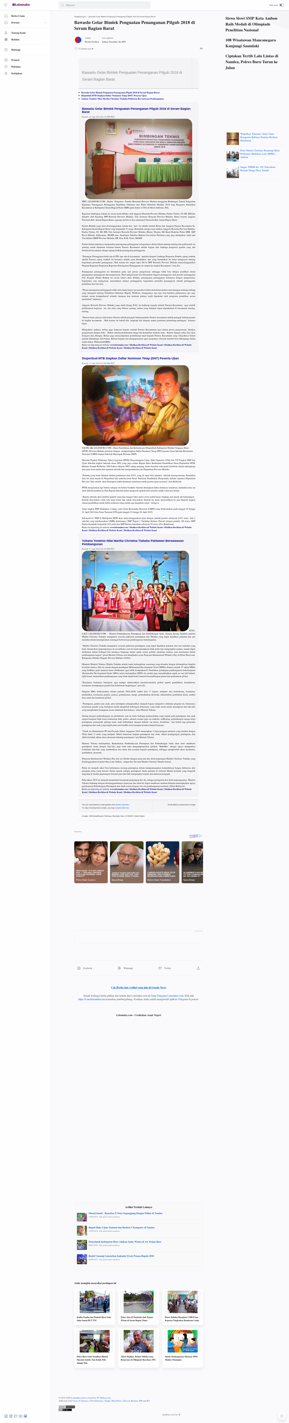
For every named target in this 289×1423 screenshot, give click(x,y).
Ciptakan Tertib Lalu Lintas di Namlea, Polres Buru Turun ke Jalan (251, 61)
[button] (62, 5)
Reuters (134, 1400)
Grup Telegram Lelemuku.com (167, 995)
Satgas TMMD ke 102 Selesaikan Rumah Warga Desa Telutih (257, 168)
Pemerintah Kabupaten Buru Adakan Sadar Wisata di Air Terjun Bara (125, 1241)
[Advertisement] (138, 906)
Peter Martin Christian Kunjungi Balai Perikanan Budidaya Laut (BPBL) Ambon (260, 154)
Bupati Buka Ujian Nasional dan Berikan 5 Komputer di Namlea (122, 1227)
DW (140, 1400)
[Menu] (6, 5)
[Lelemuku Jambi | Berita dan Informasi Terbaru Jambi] (21, 6)
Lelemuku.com (78, 1397)
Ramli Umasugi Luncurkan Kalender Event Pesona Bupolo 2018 (121, 1256)
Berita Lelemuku (122, 805)
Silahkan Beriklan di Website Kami (146, 344)
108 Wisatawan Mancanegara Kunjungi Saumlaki (250, 43)
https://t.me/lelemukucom (91, 999)
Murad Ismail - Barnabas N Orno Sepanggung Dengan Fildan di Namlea (125, 1213)
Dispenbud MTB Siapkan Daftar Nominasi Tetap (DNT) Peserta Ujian (114, 95)
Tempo (107, 1400)
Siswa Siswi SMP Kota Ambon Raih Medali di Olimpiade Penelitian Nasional (251, 24)
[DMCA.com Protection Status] (171, 1407)
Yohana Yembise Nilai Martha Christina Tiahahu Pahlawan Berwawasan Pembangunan (122, 98)
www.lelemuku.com (119, 344)
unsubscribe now (122, 808)
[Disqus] (138, 1069)
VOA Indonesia (96, 1400)
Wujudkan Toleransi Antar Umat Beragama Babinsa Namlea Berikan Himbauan (258, 137)
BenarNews (117, 1400)
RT (148, 1400)
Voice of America (80, 1400)
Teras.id (126, 1400)
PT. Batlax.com (104, 1397)
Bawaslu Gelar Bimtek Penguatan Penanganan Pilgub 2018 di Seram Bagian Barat (120, 92)
